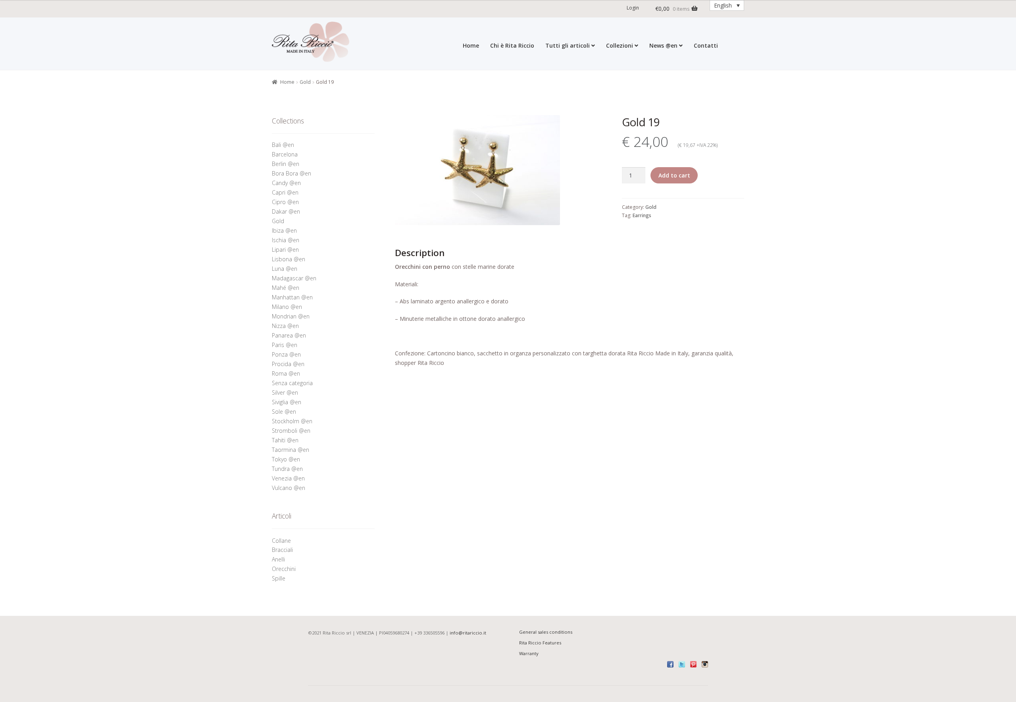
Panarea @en (289, 335)
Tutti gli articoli (567, 45)
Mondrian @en (291, 316)
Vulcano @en (288, 488)
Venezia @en (288, 478)
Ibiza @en (284, 230)
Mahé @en (285, 287)
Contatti (706, 45)
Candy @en (286, 183)
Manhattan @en (292, 297)
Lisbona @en (288, 259)
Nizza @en (285, 326)
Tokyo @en (286, 459)
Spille (279, 578)
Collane (281, 540)
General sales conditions (545, 632)
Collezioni (619, 45)
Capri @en (285, 192)
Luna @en (284, 268)
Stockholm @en (292, 421)
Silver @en (285, 392)
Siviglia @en (286, 402)
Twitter (682, 664)
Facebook (670, 664)
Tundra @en (287, 468)
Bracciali (282, 550)
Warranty (529, 653)
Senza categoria (292, 383)
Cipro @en (285, 202)
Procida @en (288, 364)
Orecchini (284, 569)
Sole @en (284, 411)
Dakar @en (286, 211)
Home (471, 45)
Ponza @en (286, 354)
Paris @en (284, 345)
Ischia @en (285, 240)
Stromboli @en (291, 430)
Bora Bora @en (291, 173)
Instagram (705, 664)
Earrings (642, 215)
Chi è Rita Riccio (512, 45)
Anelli (279, 559)
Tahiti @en (285, 440)
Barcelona (285, 154)
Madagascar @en (294, 278)
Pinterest (693, 664)
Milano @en (287, 306)
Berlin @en (285, 164)
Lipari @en (285, 249)
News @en (663, 45)
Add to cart (674, 175)
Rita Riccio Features (540, 643)
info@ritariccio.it (468, 633)
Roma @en (286, 373)
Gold (305, 82)
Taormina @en (290, 449)
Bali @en (283, 144)
